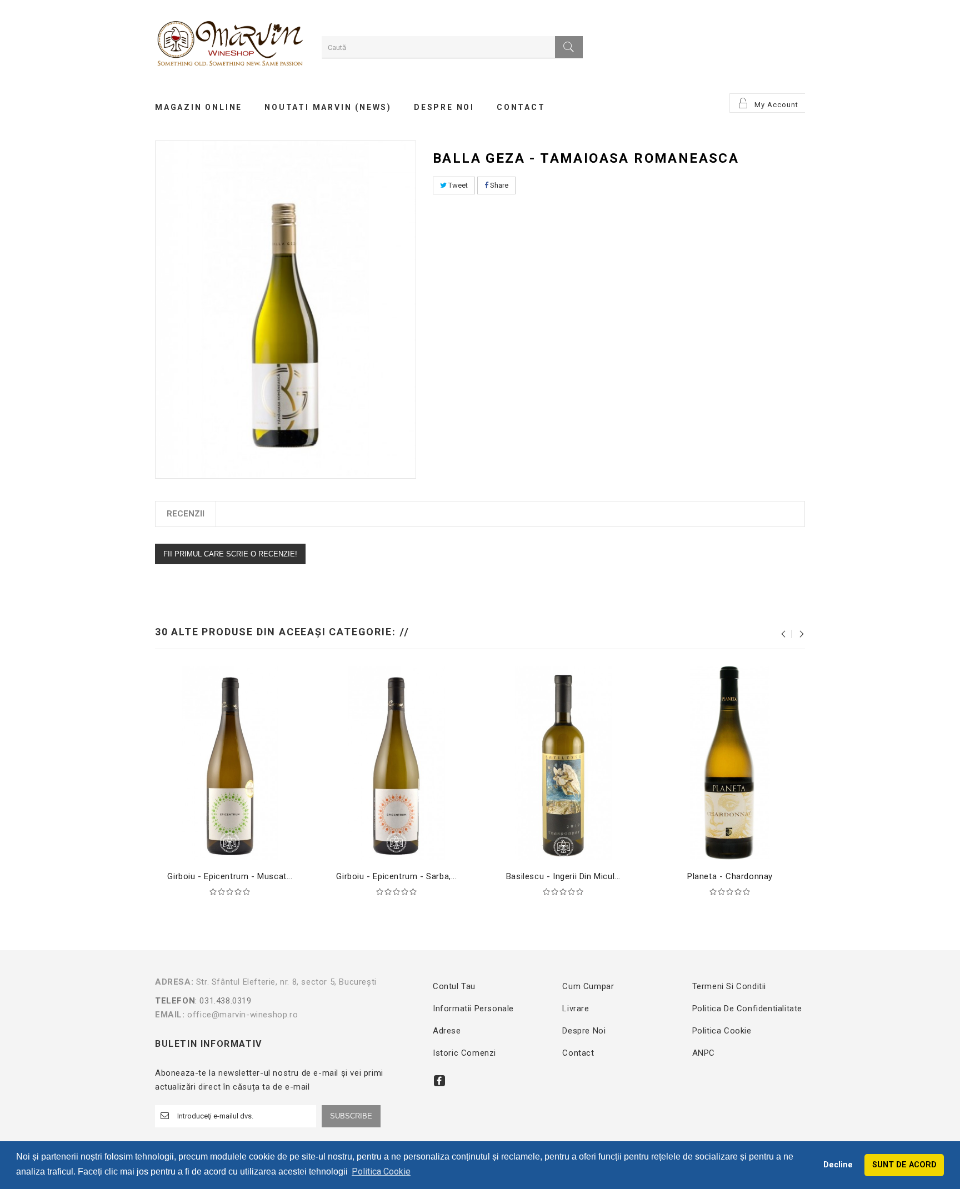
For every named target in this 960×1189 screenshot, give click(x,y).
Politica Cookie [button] (381, 1171)
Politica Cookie (722, 1031)
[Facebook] (439, 1080)
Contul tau (454, 986)
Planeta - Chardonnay (730, 876)
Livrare (575, 1009)
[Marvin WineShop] (230, 45)
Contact (578, 1053)
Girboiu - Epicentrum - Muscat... (229, 876)
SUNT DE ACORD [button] (904, 1165)
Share (498, 185)
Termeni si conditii (729, 986)
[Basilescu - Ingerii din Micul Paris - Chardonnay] (563, 762)
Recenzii (185, 514)
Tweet (457, 185)
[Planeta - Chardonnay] (730, 762)
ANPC (703, 1053)
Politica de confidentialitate (747, 1009)
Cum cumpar (588, 986)
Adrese (447, 1031)
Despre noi (584, 1031)
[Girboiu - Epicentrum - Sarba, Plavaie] (397, 762)
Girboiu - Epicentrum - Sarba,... (396, 876)
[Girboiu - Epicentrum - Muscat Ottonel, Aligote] (230, 762)
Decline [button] (838, 1165)
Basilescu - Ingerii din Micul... (563, 876)
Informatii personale (473, 1009)
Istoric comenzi (464, 1053)
